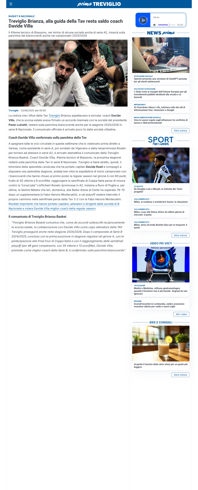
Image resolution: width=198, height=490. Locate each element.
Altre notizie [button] (180, 130)
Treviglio (54, 115)
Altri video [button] (181, 314)
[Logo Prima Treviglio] (99, 4)
